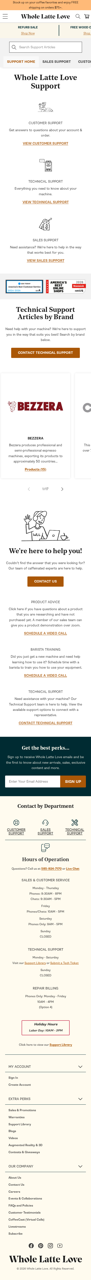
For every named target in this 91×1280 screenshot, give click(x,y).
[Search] (78, 16)
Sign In (13, 1078)
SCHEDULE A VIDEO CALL (45, 633)
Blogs (12, 1131)
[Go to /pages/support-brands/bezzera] (35, 403)
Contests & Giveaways (24, 1152)
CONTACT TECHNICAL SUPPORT (45, 353)
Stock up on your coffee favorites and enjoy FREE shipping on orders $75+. (45, 4)
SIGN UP (73, 781)
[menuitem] (47, 1078)
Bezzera (35, 438)
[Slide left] (29, 489)
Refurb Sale (28, 27)
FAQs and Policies (20, 1205)
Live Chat (72, 869)
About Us (14, 1178)
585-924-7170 (51, 869)
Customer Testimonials (24, 1213)
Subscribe (15, 1234)
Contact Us (16, 1185)
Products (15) (35, 469)
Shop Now (28, 33)
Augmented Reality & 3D (25, 1145)
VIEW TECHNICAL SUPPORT (46, 202)
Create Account (19, 1085)
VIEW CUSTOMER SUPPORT (45, 143)
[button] (5, 16)
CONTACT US (45, 581)
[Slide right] (62, 489)
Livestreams (17, 1227)
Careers (14, 1192)
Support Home (21, 62)
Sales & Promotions (22, 1110)
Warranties (16, 1117)
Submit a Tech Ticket (64, 963)
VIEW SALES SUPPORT (45, 261)
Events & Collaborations (25, 1198)
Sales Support (56, 62)
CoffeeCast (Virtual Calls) (26, 1220)
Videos (13, 1138)
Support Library (35, 963)
